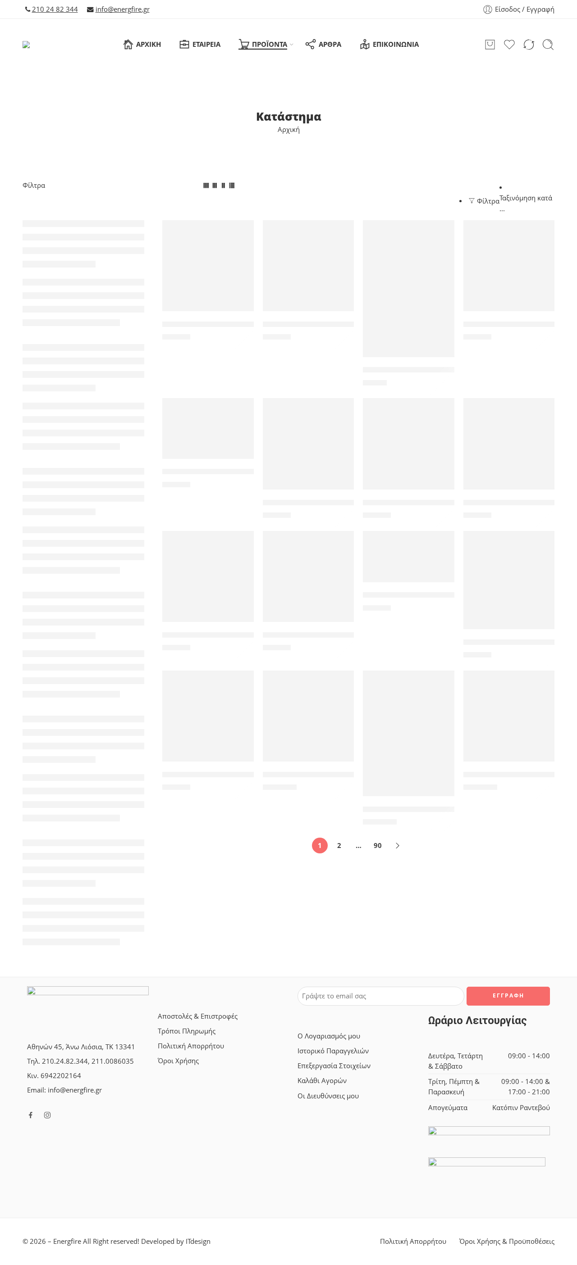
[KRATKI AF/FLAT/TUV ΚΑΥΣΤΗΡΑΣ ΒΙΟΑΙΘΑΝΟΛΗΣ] (308, 444)
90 (378, 845)
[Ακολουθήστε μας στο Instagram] (47, 1115)
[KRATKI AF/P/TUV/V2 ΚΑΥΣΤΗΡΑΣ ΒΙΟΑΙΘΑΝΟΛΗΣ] (408, 444)
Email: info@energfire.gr (64, 1090)
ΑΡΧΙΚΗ (148, 44)
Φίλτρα (34, 185)
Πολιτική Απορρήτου (191, 1046)
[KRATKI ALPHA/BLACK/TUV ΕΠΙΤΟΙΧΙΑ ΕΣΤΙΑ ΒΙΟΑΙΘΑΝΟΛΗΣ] (509, 580)
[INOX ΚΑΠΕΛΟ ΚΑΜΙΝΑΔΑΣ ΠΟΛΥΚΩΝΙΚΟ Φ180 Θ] (408, 288)
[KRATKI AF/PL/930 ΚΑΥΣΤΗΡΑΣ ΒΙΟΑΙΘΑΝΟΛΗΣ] (208, 576)
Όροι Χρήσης (178, 1060)
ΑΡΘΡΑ (330, 44)
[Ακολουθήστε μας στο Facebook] (30, 1115)
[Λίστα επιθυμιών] (240, 232)
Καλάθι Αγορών (322, 1080)
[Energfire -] (40, 44)
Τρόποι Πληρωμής (186, 1031)
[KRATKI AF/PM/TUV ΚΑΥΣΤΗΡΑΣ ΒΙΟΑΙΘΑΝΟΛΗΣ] (308, 576)
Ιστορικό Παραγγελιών (333, 1051)
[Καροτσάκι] (490, 44)
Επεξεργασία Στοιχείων (334, 1065)
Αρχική (289, 129)
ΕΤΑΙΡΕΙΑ (206, 44)
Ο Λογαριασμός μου (329, 1036)
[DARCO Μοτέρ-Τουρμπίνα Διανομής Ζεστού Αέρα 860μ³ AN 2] (208, 266)
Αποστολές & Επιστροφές (198, 1016)
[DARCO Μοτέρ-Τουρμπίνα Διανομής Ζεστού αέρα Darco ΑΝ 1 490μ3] (308, 266)
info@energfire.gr (123, 9)
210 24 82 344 (55, 9)
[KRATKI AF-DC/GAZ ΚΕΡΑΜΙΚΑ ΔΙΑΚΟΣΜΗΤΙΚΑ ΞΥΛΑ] (208, 428)
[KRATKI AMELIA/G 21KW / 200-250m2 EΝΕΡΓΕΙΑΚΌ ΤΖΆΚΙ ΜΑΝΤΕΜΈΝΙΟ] (408, 733)
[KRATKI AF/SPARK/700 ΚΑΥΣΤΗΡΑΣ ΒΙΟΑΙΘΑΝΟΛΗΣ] (408, 556)
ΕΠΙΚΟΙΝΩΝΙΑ (396, 44)
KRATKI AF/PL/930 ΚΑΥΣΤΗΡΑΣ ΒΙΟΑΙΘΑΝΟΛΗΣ (250, 635)
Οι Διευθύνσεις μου (328, 1096)
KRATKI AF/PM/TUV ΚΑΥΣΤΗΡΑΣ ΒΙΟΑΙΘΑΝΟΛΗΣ (353, 635)
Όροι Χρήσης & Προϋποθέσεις (506, 1241)
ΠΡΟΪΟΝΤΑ (269, 44)
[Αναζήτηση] (548, 44)
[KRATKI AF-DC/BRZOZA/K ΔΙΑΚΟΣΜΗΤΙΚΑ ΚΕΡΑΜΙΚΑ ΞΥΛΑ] (509, 266)
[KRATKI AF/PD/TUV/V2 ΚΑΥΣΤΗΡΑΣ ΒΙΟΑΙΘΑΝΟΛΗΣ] (509, 444)
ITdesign (198, 1241)
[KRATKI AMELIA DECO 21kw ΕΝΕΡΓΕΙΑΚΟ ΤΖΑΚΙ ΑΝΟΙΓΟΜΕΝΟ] (308, 716)
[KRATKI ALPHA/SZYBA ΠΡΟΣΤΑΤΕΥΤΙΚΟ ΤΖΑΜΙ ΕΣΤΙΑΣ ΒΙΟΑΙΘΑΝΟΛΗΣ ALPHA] (208, 716)
